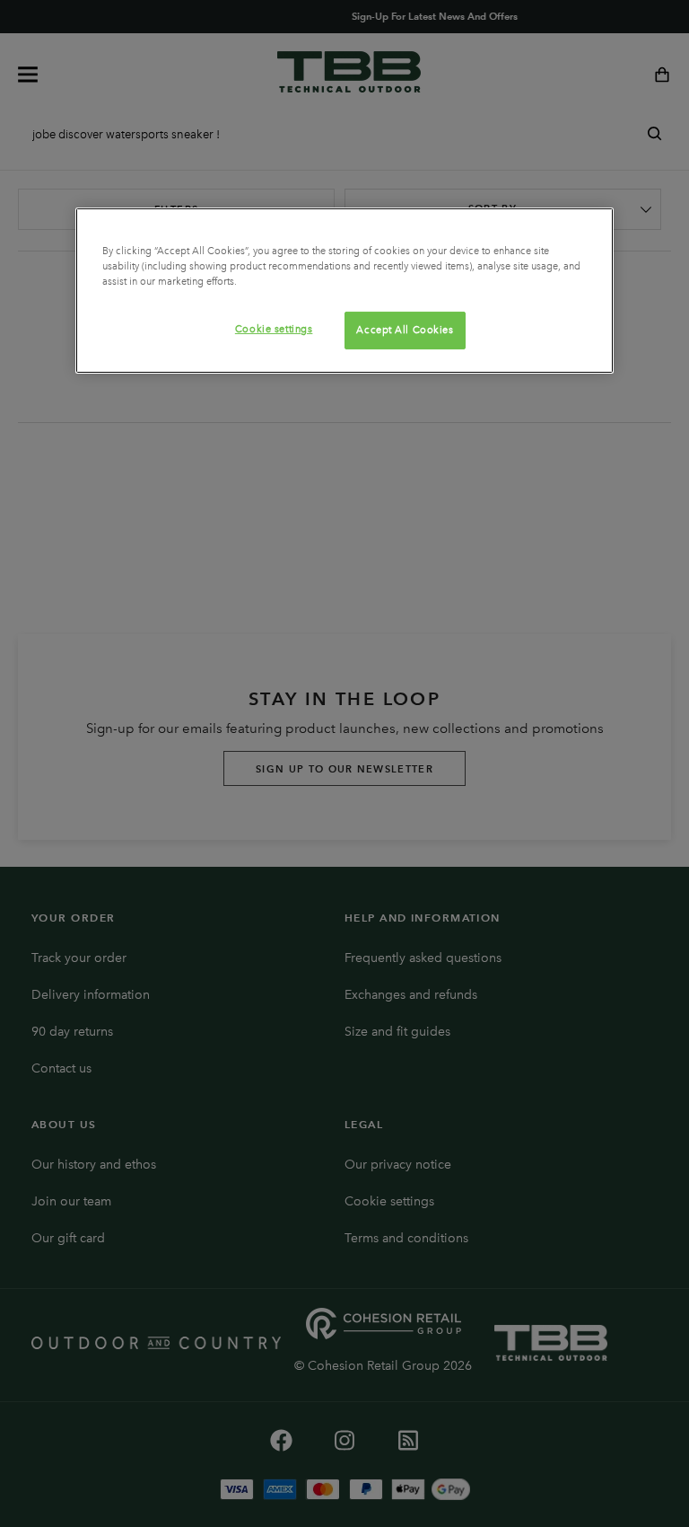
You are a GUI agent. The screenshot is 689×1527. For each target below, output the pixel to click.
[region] (344, 290)
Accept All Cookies (404, 329)
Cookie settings (274, 328)
